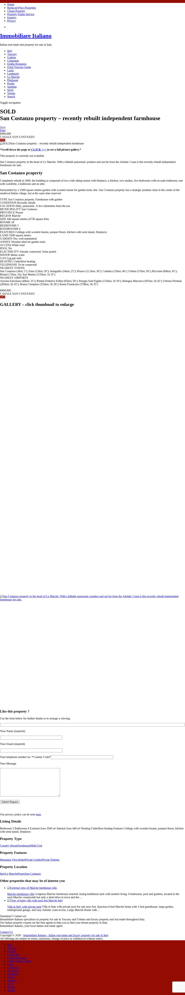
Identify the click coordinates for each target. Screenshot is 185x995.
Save (3, 127)
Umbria (11, 57)
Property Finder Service (20, 14)
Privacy (11, 20)
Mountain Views (9, 859)
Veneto (11, 93)
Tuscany (12, 54)
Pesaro (21, 873)
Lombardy (13, 73)
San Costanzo (33, 873)
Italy (9, 50)
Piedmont (12, 80)
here (38, 814)
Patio (22, 859)
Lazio (10, 70)
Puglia (10, 83)
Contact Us (6, 932)
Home (10, 4)
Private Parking (50, 859)
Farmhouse (24, 845)
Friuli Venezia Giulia (19, 67)
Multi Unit (36, 845)
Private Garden (33, 859)
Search (11, 96)
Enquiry (11, 17)
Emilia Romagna (16, 63)
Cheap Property (16, 11)
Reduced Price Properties (21, 7)
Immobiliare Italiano (25, 35)
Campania (13, 60)
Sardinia (12, 86)
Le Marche (13, 76)
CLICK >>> (39, 149)
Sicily (10, 90)
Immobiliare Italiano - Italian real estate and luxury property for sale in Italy (66, 935)
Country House (9, 845)
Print (2, 130)
